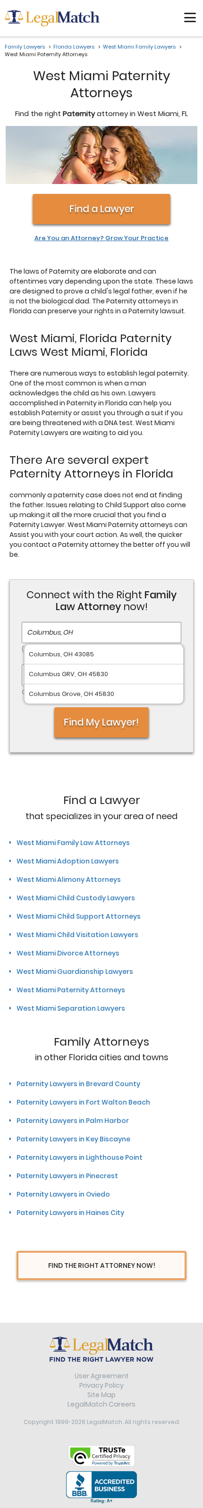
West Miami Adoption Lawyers (68, 861)
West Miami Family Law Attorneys (73, 842)
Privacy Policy (101, 1385)
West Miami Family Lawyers (139, 46)
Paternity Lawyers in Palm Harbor (73, 1120)
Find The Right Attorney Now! (101, 1265)
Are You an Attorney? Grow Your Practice (101, 238)
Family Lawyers (25, 46)
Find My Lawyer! (101, 722)
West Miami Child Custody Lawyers (76, 898)
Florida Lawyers (73, 46)
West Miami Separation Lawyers (71, 1008)
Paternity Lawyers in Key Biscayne (73, 1139)
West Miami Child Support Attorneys (79, 916)
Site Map (101, 1394)
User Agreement (102, 1376)
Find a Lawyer (101, 209)
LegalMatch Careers (101, 1404)
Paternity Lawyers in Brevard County (78, 1084)
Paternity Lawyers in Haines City (70, 1212)
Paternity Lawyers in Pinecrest (67, 1176)
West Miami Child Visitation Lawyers (77, 934)
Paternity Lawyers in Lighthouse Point (80, 1157)
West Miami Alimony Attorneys (69, 879)
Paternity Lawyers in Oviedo (63, 1194)
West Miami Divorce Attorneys (68, 953)
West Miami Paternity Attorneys (71, 990)
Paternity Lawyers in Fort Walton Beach (83, 1102)
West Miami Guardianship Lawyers (75, 971)
